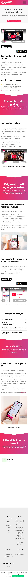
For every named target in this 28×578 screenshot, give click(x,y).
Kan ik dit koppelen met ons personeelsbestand (10, 323)
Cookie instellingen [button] (16, 574)
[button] (24, 2)
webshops (17, 90)
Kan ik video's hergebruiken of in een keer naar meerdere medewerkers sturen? (13, 328)
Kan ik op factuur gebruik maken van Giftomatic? (12, 333)
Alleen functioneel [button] (8, 576)
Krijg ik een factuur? (7, 319)
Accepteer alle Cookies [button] (18, 576)
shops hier (23, 393)
